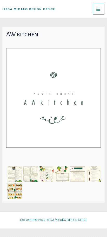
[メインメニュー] (98, 9)
